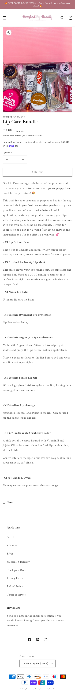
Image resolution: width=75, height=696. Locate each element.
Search (10, 537)
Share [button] (10, 502)
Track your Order (17, 570)
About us (12, 545)
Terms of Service (16, 594)
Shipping (19, 136)
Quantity (7, 152)
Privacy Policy (15, 578)
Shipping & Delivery (18, 562)
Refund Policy (15, 586)
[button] (5, 18)
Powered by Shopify (47, 689)
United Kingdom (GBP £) (35, 663)
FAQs (10, 553)
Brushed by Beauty (33, 689)
